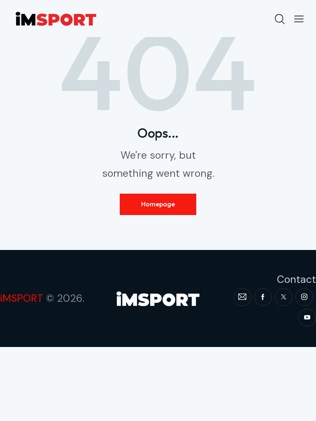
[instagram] (304, 297)
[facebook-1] (263, 297)
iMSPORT (21, 298)
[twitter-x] (284, 297)
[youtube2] (307, 317)
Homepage (158, 204)
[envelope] (242, 297)
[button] (299, 18)
